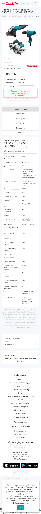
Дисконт (20, 379)
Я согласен (22, 508)
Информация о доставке (20, 403)
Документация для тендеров (20, 383)
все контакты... (20, 448)
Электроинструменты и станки (22, 17)
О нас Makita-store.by (20, 390)
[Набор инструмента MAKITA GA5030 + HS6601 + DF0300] (20, 38)
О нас (20, 400)
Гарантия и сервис (20, 407)
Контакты (20, 386)
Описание (20, 114)
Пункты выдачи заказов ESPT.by (20, 396)
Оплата (20, 393)
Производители (20, 422)
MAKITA (21, 79)
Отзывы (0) (20, 123)
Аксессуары (20, 119)
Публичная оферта (20, 410)
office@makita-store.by (20, 445)
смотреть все (27, 69)
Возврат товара (20, 434)
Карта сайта (20, 438)
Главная (4, 17)
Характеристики (20, 109)
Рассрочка (20, 128)
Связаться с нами (21, 431)
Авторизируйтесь (12, 359)
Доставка (20, 133)
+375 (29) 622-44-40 (22, 442)
